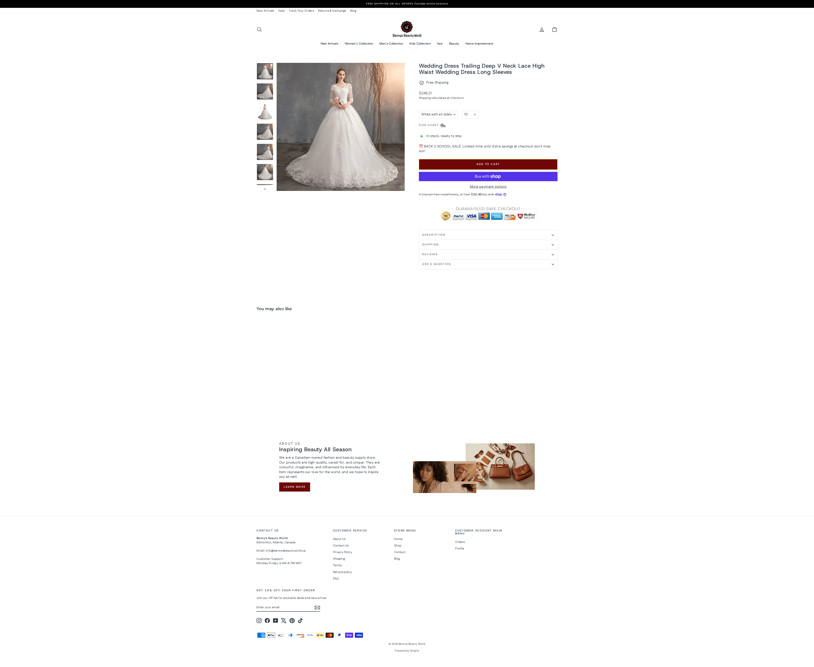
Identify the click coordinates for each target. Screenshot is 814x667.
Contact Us (341, 546)
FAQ (336, 579)
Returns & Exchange (332, 11)
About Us (339, 539)
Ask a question (436, 264)
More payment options (488, 187)
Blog (353, 11)
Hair (440, 43)
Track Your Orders (301, 11)
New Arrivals (265, 11)
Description (434, 235)
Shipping (425, 98)
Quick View (292, 389)
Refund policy (342, 572)
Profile (459, 548)
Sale (281, 11)
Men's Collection (391, 43)
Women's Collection (359, 43)
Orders (460, 542)
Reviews (430, 254)
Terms (337, 565)
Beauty (454, 43)
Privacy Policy (342, 552)
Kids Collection (420, 43)
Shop (397, 546)
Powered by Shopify (407, 651)
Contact (400, 552)
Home (398, 539)
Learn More (295, 487)
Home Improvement (479, 43)
